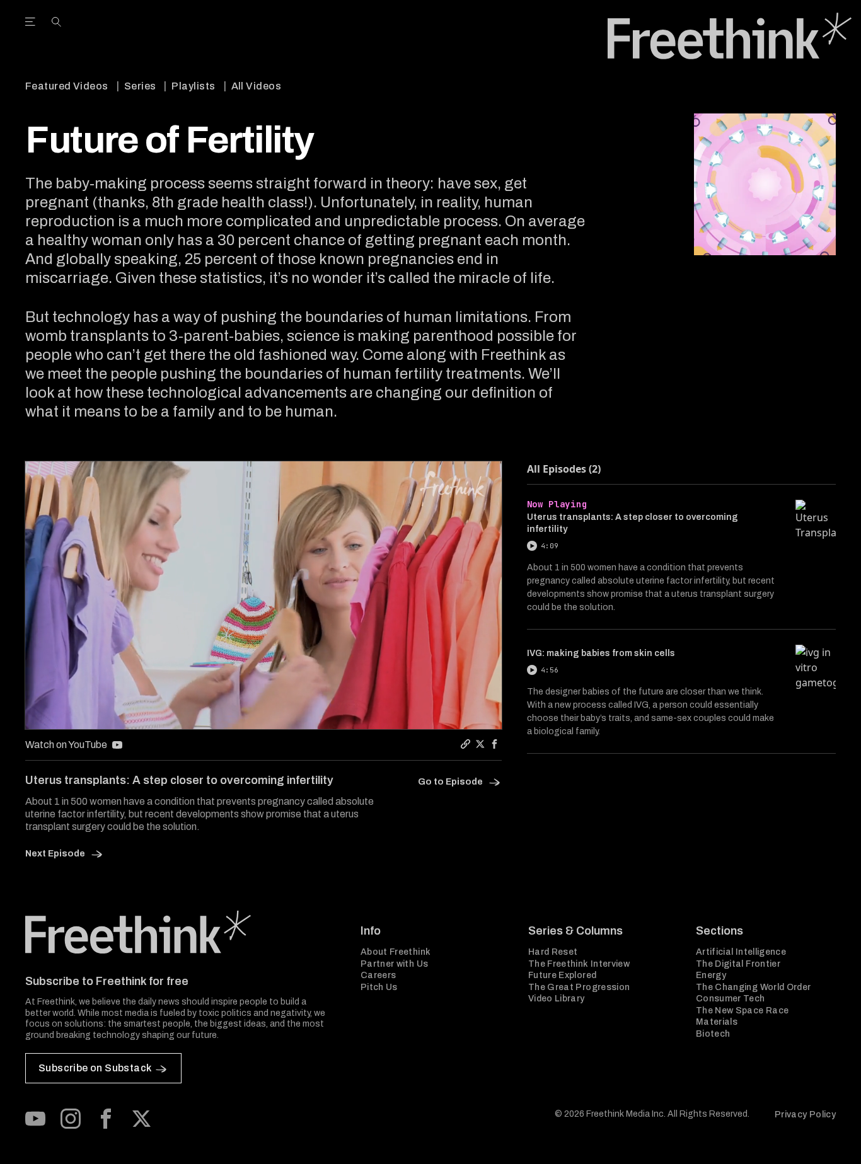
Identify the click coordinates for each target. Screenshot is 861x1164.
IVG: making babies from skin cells (601, 653)
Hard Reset (553, 952)
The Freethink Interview (579, 964)
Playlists (193, 86)
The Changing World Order (753, 987)
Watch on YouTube (66, 744)
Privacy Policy (805, 1114)
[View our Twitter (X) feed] (141, 1119)
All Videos (256, 86)
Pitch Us (379, 987)
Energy (711, 975)
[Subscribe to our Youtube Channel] (35, 1119)
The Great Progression (579, 987)
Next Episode (56, 853)
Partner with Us (394, 964)
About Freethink (395, 952)
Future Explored (562, 975)
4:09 (549, 545)
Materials (716, 1022)
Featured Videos (66, 86)
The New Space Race (742, 1010)
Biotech (713, 1034)
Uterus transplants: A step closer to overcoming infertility (632, 523)
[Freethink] (730, 36)
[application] (263, 595)
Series (140, 86)
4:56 (549, 670)
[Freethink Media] (179, 932)
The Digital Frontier (738, 964)
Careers (378, 975)
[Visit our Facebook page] (106, 1119)
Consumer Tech (730, 998)
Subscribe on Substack (94, 1068)
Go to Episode (451, 782)
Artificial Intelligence (741, 952)
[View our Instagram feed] (71, 1119)
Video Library (556, 998)
